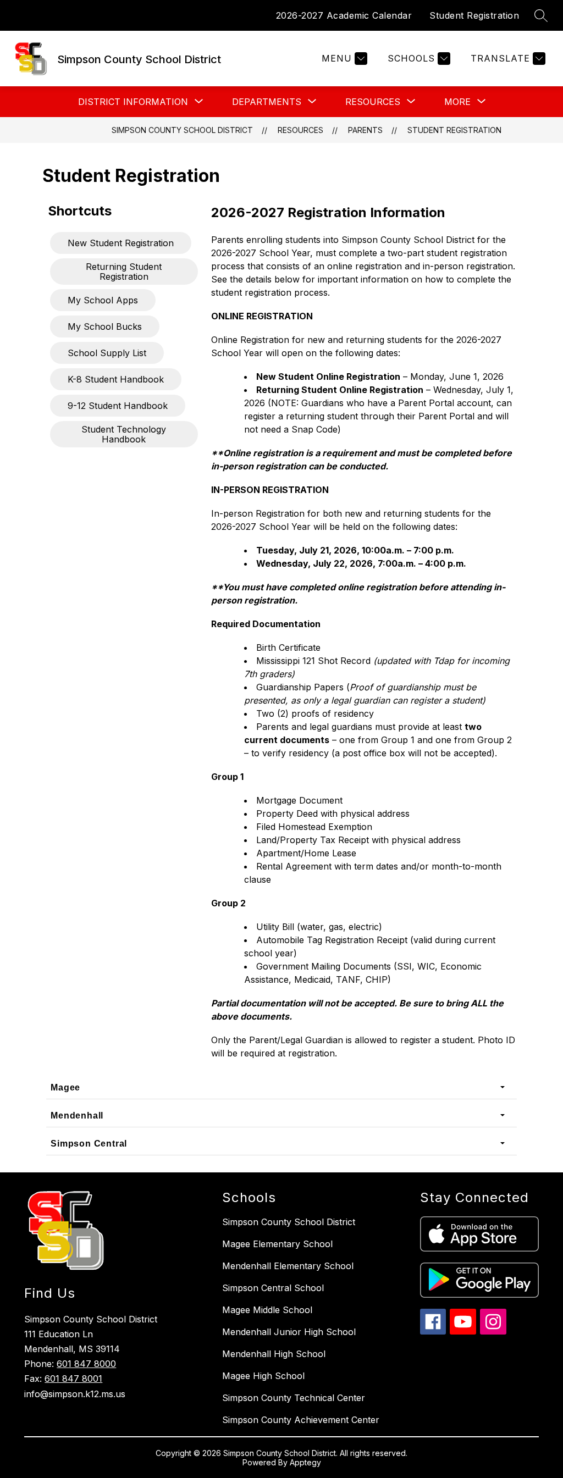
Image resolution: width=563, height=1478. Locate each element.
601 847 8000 (86, 1363)
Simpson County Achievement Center (300, 1419)
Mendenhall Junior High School (289, 1331)
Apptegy (305, 1462)
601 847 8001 (73, 1378)
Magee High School (263, 1375)
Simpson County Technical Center (293, 1397)
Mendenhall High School (273, 1353)
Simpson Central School (273, 1287)
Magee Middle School (267, 1309)
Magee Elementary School (277, 1243)
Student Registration (474, 15)
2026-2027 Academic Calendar (344, 15)
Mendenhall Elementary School (288, 1265)
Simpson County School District (182, 130)
